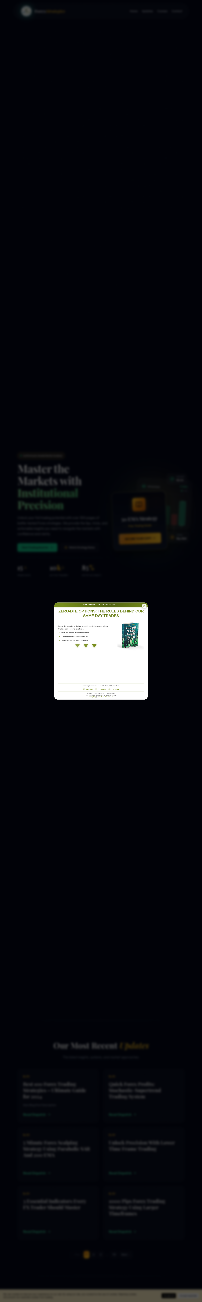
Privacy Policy (92, 696)
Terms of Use (100, 696)
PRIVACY (115, 689)
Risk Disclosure (109, 696)
